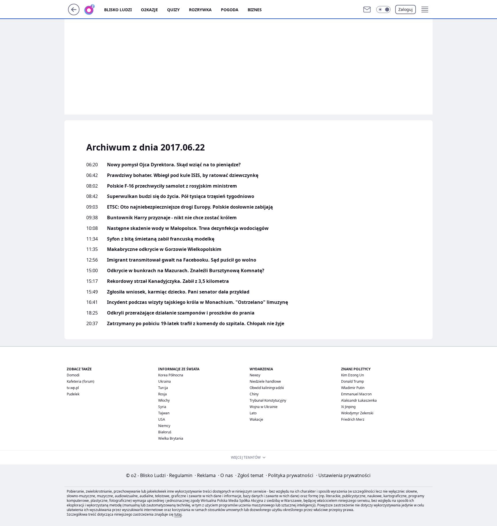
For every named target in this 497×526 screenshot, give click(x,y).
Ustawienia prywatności (343, 475)
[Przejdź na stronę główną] (74, 13)
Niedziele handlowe (265, 381)
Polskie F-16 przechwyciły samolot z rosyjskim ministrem (172, 186)
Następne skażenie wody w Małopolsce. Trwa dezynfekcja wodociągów (188, 228)
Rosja (162, 394)
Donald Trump (352, 381)
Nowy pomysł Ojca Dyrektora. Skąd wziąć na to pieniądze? (174, 165)
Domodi (73, 375)
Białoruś (164, 432)
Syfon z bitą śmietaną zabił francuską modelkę (160, 239)
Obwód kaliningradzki (267, 387)
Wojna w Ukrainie (264, 406)
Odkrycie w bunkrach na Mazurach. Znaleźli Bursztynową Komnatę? (185, 271)
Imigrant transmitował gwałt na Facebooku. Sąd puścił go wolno (181, 260)
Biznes (255, 9)
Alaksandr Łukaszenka (359, 400)
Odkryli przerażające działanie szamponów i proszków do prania (181, 313)
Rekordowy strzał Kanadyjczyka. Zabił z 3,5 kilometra (168, 281)
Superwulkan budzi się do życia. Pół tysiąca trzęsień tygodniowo (180, 196)
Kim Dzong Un (352, 375)
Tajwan (163, 413)
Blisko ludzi (118, 9)
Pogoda (229, 9)
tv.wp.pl (73, 387)
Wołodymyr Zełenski (357, 413)
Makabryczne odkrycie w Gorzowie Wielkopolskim (164, 249)
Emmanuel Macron (356, 394)
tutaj (177, 514)
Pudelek (73, 394)
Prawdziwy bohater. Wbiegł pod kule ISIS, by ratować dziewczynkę (182, 175)
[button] (383, 9)
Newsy (255, 375)
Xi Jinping (348, 406)
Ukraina (164, 381)
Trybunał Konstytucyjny (268, 400)
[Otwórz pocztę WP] (367, 9)
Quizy (173, 9)
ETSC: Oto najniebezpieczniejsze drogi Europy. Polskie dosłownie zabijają (190, 207)
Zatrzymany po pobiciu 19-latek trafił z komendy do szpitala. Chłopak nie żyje (195, 324)
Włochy (164, 400)
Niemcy (164, 425)
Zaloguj (405, 9)
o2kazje (149, 9)
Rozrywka (200, 9)
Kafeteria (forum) (80, 381)
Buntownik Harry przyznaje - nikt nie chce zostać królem (172, 218)
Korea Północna (170, 375)
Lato (253, 413)
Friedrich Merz (352, 419)
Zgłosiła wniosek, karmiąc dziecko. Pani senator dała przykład (178, 292)
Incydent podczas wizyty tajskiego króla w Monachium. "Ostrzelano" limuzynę (197, 302)
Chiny (254, 394)
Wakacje (256, 419)
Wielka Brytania (170, 438)
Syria (162, 406)
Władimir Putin (352, 387)
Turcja (163, 387)
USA (161, 419)
